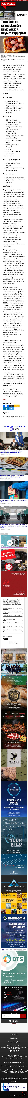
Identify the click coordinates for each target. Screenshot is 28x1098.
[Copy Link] (17, 406)
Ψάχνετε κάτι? (14, 1013)
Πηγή (4, 399)
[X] (11, 406)
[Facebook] (6, 406)
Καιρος (10, 0)
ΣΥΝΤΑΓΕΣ (4, 533)
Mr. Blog (11, 59)
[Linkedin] (6, 408)
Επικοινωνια (24, 0)
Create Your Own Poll (13, 643)
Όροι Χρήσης (14, 1038)
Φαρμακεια (5, 0)
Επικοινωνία (14, 1034)
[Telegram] (11, 408)
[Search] (23, 1016)
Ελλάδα (16, 59)
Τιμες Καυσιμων (17, 0)
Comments (13, 642)
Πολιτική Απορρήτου (14, 1042)
